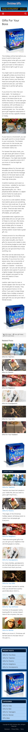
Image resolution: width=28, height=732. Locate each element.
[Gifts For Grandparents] (14, 552)
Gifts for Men (7, 709)
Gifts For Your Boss (9, 655)
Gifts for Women (8, 715)
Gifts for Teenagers (9, 712)
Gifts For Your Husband (9, 434)
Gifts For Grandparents (9, 403)
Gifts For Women (8, 630)
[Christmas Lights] (14, 328)
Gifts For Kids (7, 706)
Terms (22, 729)
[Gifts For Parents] (14, 503)
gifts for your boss (8, 336)
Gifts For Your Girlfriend (10, 607)
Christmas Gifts (14, 3)
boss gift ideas (18, 334)
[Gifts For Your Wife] (14, 576)
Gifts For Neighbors (8, 388)
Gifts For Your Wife (8, 419)
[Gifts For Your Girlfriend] (14, 599)
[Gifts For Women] (14, 623)
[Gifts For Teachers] (14, 480)
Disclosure (7, 729)
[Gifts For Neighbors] (14, 529)
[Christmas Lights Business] (14, 10)
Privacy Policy (15, 729)
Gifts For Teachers (8, 357)
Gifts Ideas (8, 334)
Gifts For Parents (7, 372)
